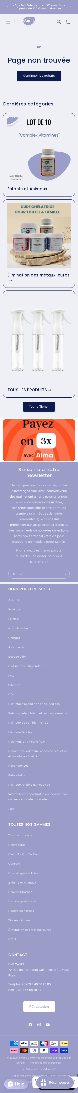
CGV (11, 694)
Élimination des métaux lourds (38, 275)
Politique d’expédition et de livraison (34, 703)
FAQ (11, 675)
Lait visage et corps (22, 901)
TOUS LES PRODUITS (27, 390)
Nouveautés (17, 844)
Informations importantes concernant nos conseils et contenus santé (38, 797)
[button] (8, 21)
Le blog (13, 619)
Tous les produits (20, 835)
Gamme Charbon (20, 892)
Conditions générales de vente (29, 1076)
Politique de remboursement (45, 1063)
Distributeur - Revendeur (25, 666)
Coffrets (14, 863)
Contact (14, 638)
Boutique (14, 609)
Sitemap (14, 685)
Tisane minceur (19, 920)
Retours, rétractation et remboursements (37, 713)
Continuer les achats (39, 75)
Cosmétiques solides (23, 873)
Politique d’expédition (31, 1082)
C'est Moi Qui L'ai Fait (23, 854)
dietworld (21, 1058)
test (11, 808)
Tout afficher (39, 406)
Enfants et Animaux (27, 188)
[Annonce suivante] (70, 6)
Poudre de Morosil (21, 910)
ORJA (12, 939)
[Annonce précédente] (7, 6)
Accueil (13, 600)
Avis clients (16, 647)
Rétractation (17, 775)
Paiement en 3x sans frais (26, 741)
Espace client (18, 656)
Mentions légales (20, 732)
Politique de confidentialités (28, 722)
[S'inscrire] (64, 574)
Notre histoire (18, 628)
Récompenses (18, 765)
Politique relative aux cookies (29, 784)
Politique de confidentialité (41, 1069)
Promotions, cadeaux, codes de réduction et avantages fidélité (38, 754)
